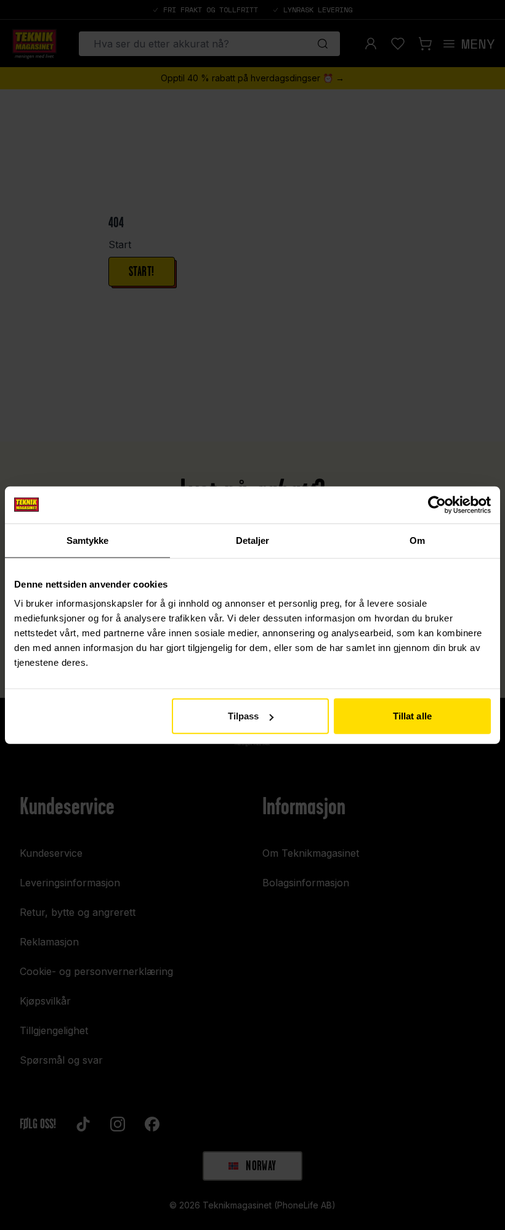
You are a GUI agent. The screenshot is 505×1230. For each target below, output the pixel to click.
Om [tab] (417, 540)
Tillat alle (412, 716)
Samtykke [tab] (88, 540)
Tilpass (243, 716)
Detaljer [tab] (253, 540)
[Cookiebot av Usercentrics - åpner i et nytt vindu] (437, 504)
